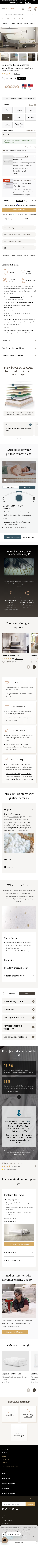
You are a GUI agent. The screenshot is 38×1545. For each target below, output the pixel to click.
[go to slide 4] (31, 57)
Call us (4, 1456)
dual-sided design (16, 297)
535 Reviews (19, 659)
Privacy (4, 1518)
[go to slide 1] (5, 57)
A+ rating (28, 1121)
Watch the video (28, 537)
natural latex (13, 319)
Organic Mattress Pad (20, 157)
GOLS (7, 764)
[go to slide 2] (14, 57)
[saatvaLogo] (5, 1449)
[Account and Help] (23, 9)
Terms (3, 1515)
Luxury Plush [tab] (11, 487)
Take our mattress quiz (12, 537)
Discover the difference (15, 1332)
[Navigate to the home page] (10, 8)
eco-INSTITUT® (26, 774)
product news (24, 1499)
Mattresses (9, 19)
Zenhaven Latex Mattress (20, 19)
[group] (19, 39)
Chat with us (5, 1459)
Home (3, 19)
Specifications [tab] (11, 993)
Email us (4, 1463)
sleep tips (33, 1499)
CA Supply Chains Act (7, 1520)
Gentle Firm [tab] (27, 487)
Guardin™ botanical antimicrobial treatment (18, 330)
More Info (28, 3)
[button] (19, 98)
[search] (17, 14)
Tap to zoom (28, 46)
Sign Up (30, 1504)
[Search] (30, 14)
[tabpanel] (19, 509)
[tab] (27, 993)
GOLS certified (14, 817)
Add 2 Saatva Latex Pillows (22, 180)
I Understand (19, 1542)
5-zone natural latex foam (19, 286)
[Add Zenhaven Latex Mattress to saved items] (34, 30)
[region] (19, 430)
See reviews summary (11, 1169)
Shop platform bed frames (19, 1244)
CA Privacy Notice (6, 1523)
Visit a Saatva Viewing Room (10, 1466)
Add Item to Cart (19, 210)
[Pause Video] (5, 480)
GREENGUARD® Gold (13, 774)
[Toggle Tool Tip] (15, 1222)
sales (17, 1499)
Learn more (32, 214)
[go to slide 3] (23, 57)
